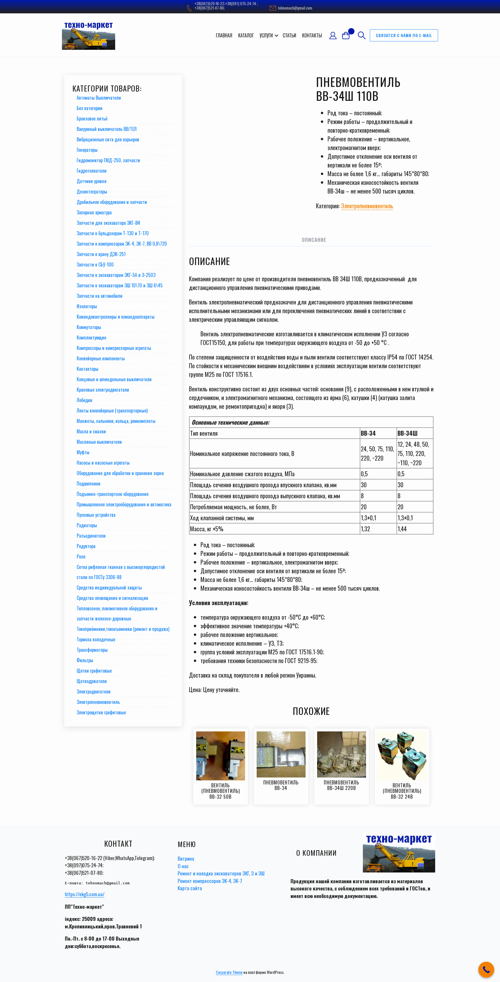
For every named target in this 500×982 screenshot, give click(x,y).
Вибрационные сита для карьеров (108, 139)
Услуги (266, 35)
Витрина (186, 858)
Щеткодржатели (92, 681)
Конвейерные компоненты (101, 358)
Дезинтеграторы (92, 191)
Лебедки (84, 400)
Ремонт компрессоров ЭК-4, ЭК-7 (210, 880)
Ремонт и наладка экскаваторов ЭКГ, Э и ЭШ (221, 873)
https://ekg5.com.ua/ (84, 894)
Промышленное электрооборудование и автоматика (124, 504)
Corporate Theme (229, 972)
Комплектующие (91, 337)
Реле (81, 556)
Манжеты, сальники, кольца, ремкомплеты (116, 420)
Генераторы (87, 149)
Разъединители (91, 535)
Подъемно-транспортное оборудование (112, 493)
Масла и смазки (91, 431)
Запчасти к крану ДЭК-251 (101, 254)
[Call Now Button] (486, 970)
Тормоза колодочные (96, 639)
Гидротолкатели (91, 170)
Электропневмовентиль (367, 205)
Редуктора (86, 546)
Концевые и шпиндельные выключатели (114, 379)
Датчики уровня (91, 181)
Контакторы (87, 368)
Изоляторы (87, 306)
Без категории (89, 108)
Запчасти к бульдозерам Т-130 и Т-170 (113, 233)
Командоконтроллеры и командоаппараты (116, 316)
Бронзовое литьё (92, 118)
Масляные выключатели (99, 441)
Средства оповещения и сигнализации (112, 597)
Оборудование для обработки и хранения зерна (120, 473)
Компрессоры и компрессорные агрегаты (114, 347)
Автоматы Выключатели (99, 97)
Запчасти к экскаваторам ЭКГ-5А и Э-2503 (116, 274)
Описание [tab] (314, 239)
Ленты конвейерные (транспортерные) (112, 410)
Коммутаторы (89, 327)
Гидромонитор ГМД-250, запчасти (108, 160)
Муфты (83, 452)
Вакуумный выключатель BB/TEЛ (107, 128)
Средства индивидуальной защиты (109, 587)
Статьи (289, 35)
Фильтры (85, 660)
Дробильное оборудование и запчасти (112, 201)
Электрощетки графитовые (101, 712)
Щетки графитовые (94, 670)
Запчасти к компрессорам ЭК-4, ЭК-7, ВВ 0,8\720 (122, 243)
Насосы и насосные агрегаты (103, 462)
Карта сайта (190, 888)
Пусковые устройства (96, 514)
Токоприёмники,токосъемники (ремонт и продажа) (123, 628)
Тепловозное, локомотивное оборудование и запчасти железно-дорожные (117, 613)
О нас (183, 866)
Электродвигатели (94, 691)
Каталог (246, 35)
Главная (224, 35)
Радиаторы (87, 525)
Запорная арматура (94, 212)
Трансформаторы (92, 649)
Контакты (312, 35)
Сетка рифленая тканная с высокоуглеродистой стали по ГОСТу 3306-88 (121, 572)
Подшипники (88, 483)
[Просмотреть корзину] (348, 35)
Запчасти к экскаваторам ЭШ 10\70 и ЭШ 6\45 (120, 285)
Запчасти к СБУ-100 (95, 264)
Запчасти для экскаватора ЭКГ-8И (108, 222)
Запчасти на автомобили (99, 295)
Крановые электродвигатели (103, 389)
